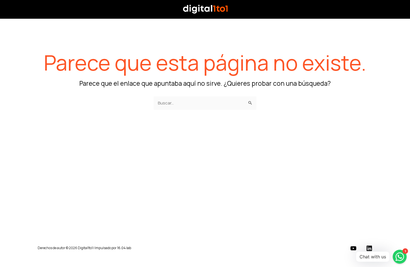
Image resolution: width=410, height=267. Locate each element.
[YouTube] (353, 248)
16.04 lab (124, 247)
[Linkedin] (369, 248)
